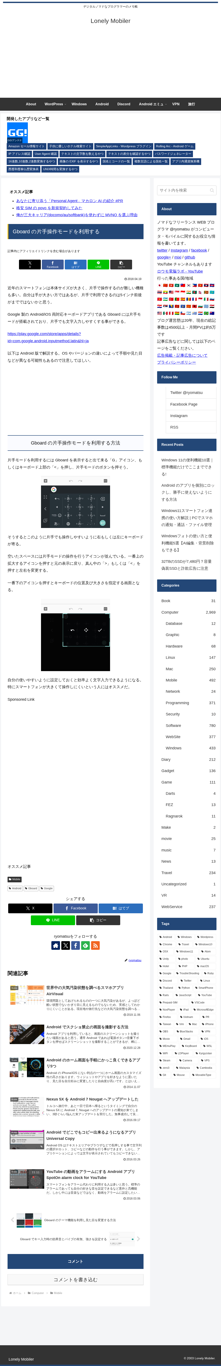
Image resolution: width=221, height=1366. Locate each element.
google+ (164, 257)
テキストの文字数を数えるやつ (82, 153)
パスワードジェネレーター (173, 153)
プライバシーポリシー (176, 362)
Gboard (32, 888)
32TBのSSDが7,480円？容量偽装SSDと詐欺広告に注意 (186, 565)
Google (48, 888)
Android (16, 888)
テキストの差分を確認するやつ (129, 153)
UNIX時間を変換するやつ (60, 169)
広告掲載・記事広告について (182, 355)
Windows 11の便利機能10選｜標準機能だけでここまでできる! (187, 467)
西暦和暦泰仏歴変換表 (23, 169)
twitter (162, 250)
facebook (199, 250)
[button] (121, 264)
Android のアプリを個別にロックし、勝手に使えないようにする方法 (188, 492)
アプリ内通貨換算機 (185, 161)
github (190, 257)
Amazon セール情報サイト (26, 146)
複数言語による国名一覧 (151, 161)
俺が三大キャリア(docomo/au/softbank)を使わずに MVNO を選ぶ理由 (76, 215)
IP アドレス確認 (19, 153)
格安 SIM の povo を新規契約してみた (49, 208)
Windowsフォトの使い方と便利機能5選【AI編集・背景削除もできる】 (187, 543)
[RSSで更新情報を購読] (95, 945)
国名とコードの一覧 (116, 161)
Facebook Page (183, 404)
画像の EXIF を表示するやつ (79, 161)
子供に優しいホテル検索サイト (70, 146)
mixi (177, 257)
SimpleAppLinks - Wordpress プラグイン (124, 146)
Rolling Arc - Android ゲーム (175, 146)
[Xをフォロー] (65, 945)
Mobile (16, 879)
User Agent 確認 (46, 153)
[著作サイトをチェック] (55, 945)
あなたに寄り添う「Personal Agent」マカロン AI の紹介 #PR (69, 201)
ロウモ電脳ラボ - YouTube (180, 271)
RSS (174, 427)
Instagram (179, 250)
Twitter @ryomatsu (186, 392)
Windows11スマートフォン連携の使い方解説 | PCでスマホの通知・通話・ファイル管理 (187, 518)
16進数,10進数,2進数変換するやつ (31, 161)
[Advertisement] (110, 65)
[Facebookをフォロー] (75, 945)
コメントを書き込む (76, 1279)
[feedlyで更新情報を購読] (85, 945)
